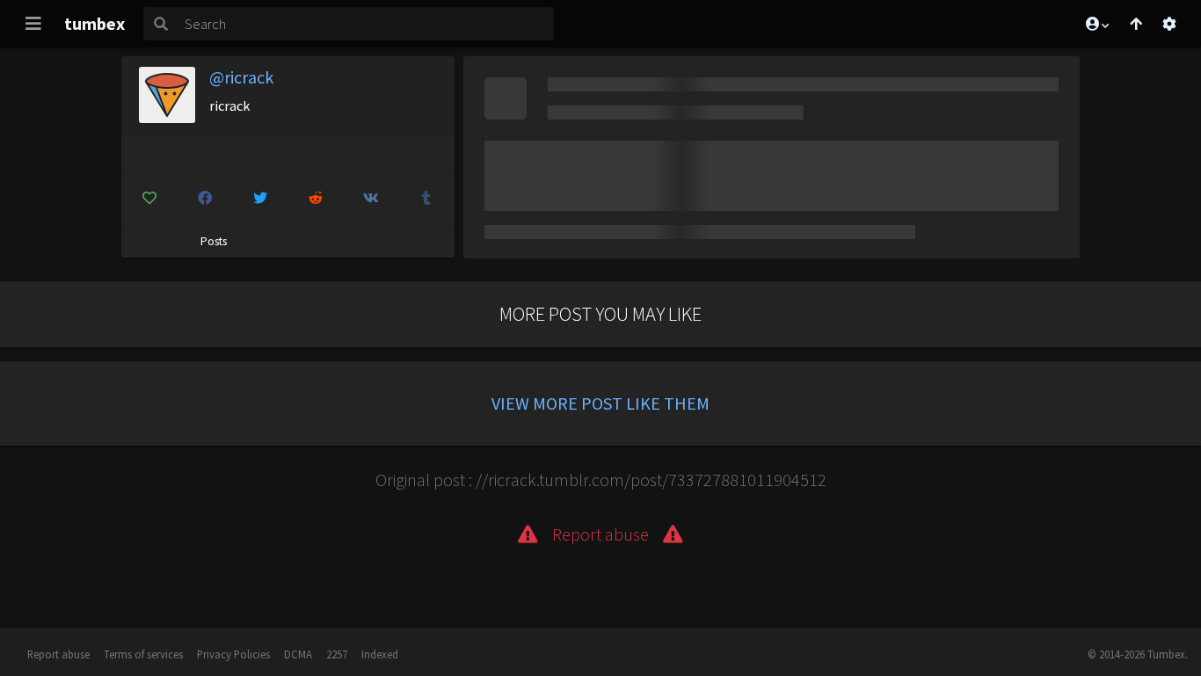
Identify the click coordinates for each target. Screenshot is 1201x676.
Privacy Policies (233, 654)
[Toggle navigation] (33, 24)
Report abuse (58, 654)
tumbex (94, 23)
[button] (1096, 23)
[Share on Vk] (371, 197)
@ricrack (241, 77)
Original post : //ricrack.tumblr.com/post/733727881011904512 (600, 480)
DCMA (298, 654)
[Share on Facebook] (205, 197)
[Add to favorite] (149, 197)
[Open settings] (1169, 23)
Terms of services (143, 654)
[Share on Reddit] (316, 197)
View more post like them (600, 403)
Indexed (379, 654)
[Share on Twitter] (260, 197)
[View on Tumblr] (426, 197)
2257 (336, 654)
